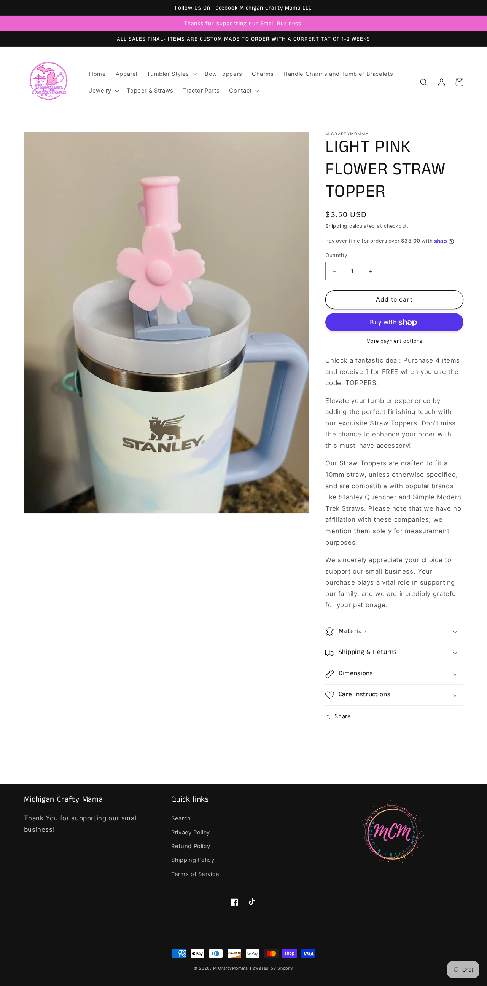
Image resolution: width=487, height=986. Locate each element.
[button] (171, 74)
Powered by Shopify (271, 968)
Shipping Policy (192, 860)
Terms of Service (195, 874)
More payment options (394, 341)
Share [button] (342, 716)
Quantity (336, 255)
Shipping (336, 226)
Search (181, 818)
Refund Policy (190, 846)
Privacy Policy (190, 832)
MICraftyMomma (230, 968)
